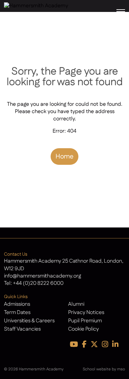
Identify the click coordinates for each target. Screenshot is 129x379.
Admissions (17, 304)
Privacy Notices (86, 312)
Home (64, 156)
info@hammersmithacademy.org (42, 276)
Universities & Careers (29, 321)
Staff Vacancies (22, 329)
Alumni (76, 304)
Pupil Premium (85, 321)
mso (121, 369)
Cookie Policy (83, 329)
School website (97, 369)
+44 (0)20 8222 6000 (38, 283)
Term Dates (17, 312)
